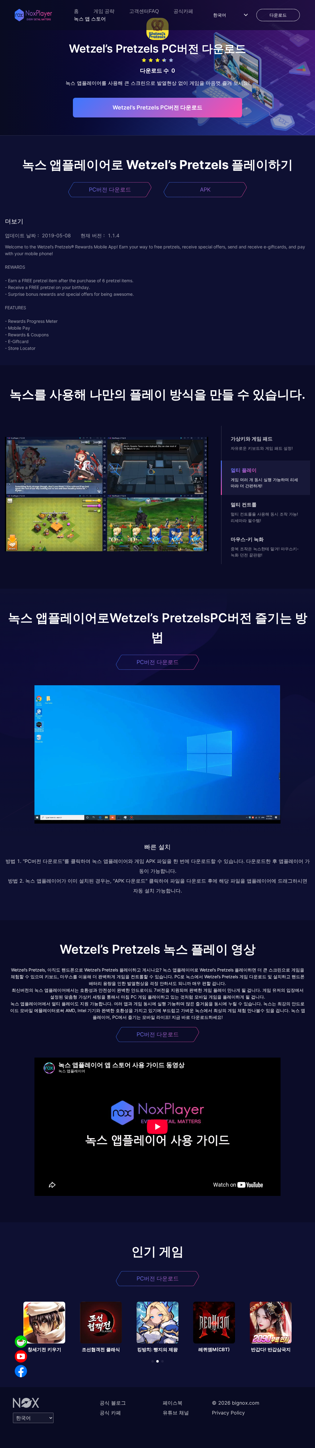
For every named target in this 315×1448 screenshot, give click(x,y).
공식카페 (183, 11)
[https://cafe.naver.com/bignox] (21, 1341)
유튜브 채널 (176, 1413)
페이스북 (172, 1403)
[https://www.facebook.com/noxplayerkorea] (21, 1371)
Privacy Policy (228, 1413)
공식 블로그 (113, 1403)
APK (205, 189)
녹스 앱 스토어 (90, 19)
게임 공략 (104, 11)
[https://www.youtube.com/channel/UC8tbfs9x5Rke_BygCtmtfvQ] (21, 1356)
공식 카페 (110, 1413)
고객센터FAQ (144, 11)
